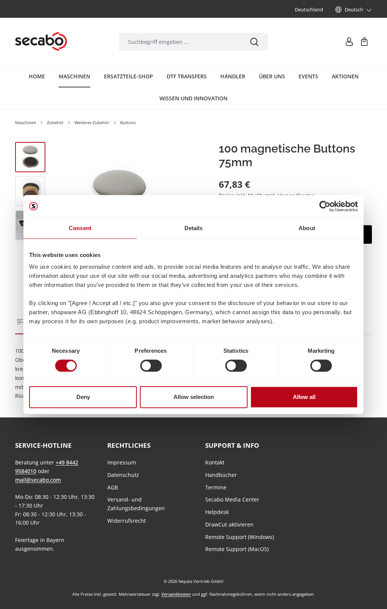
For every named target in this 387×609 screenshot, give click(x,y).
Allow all (304, 397)
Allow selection (193, 397)
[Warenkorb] (364, 41)
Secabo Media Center (232, 499)
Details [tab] (193, 228)
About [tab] (307, 228)
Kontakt (214, 462)
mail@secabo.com (38, 479)
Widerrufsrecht (126, 520)
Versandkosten (176, 594)
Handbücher (221, 474)
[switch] (151, 366)
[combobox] (179, 42)
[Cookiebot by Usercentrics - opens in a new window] (325, 206)
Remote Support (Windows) (239, 536)
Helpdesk (217, 512)
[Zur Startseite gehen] (41, 41)
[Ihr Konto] (349, 41)
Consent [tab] (80, 228)
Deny (83, 397)
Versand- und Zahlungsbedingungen (136, 504)
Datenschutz (123, 474)
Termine (215, 487)
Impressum (121, 462)
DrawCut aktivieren (229, 524)
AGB (112, 487)
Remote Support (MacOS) (237, 549)
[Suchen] (254, 42)
